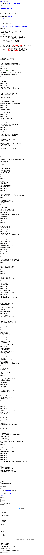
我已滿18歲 (3, 552)
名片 (4, 21)
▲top (1, 495)
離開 (6, 552)
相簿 (4, 18)
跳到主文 (2, 11)
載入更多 (2, 497)
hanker (1, 484)
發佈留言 (2, 504)
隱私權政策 (28, 539)
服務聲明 (32, 539)
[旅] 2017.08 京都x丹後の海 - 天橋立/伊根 (15, 26)
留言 (10, 490)
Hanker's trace (6, 8)
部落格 (4, 20)
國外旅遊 (9, 493)
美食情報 (10, 16)
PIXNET (13, 539)
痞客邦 (7, 490)
